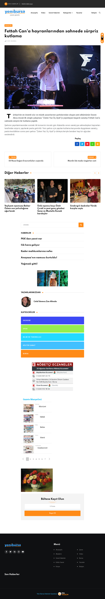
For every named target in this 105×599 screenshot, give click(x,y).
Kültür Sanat (60, 562)
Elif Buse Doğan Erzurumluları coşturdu (26, 161)
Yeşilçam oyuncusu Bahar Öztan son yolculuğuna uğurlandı (17, 208)
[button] (95, 173)
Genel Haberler (54, 13)
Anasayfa (34, 13)
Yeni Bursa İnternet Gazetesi (47, 594)
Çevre (81, 550)
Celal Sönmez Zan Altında (45, 301)
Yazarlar (79, 13)
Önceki (13, 157)
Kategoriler (67, 13)
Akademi (59, 554)
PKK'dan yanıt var (31, 239)
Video (43, 13)
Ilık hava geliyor (30, 245)
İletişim (94, 13)
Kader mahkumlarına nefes (36, 251)
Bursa (81, 558)
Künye (58, 566)
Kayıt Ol (52, 513)
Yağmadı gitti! (29, 264)
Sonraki (91, 157)
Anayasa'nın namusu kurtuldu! (39, 258)
